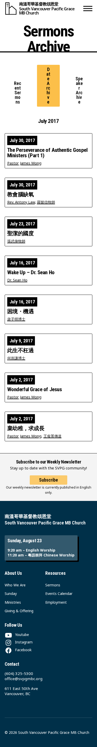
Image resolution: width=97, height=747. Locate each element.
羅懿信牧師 (46, 202)
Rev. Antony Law (21, 202)
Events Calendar (58, 593)
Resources (55, 573)
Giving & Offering (19, 610)
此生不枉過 (20, 350)
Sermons (52, 585)
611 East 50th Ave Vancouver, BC (21, 691)
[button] (87, 8)
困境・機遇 (20, 311)
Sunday (11, 593)
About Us (13, 573)
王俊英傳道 (52, 436)
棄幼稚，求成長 (25, 428)
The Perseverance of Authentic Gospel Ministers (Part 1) (47, 152)
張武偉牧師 (16, 241)
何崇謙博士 (16, 358)
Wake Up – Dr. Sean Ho (31, 272)
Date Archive (48, 86)
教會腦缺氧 (20, 194)
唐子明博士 (16, 319)
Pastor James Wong (24, 163)
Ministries (13, 602)
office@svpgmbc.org (23, 678)
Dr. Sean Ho (17, 280)
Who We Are (15, 585)
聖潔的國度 (20, 233)
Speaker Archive (79, 90)
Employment (56, 602)
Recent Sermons (17, 93)
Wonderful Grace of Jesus (34, 389)
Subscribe (48, 480)
